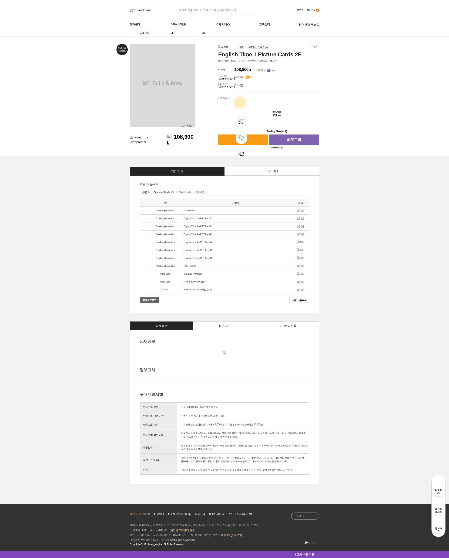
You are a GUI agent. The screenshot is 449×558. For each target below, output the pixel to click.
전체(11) (145, 192)
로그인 (300, 10)
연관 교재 (272, 171)
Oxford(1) (199, 192)
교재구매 (135, 24)
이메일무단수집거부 (179, 514)
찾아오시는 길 (217, 514)
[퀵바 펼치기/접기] (316, 554)
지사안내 (200, 514)
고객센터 (264, 24)
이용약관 (159, 514)
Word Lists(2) (185, 192)
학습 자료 (177, 171)
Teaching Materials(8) (164, 192)
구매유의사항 (287, 325)
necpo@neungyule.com (183, 539)
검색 (254, 10)
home (133, 32)
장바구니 (312, 10)
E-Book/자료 (178, 24)
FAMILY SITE (303, 515)
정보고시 (224, 325)
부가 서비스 (223, 24)
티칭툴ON (438, 491)
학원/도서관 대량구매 (241, 514)
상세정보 (161, 325)
